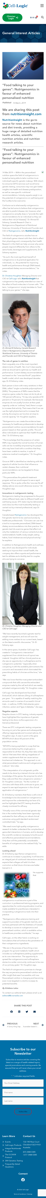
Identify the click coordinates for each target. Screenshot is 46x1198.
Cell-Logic (13, 278)
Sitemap (29, 1194)
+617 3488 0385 (30, 1155)
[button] (11, 1011)
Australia (26, 1147)
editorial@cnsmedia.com (12, 995)
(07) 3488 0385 (29, 1152)
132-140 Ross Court (31, 1142)
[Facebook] (23, 1179)
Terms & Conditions (20, 1194)
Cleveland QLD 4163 (32, 1144)
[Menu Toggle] (42, 5)
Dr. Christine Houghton (11, 276)
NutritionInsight (12, 120)
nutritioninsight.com (25, 114)
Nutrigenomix (14, 231)
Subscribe (23, 1111)
